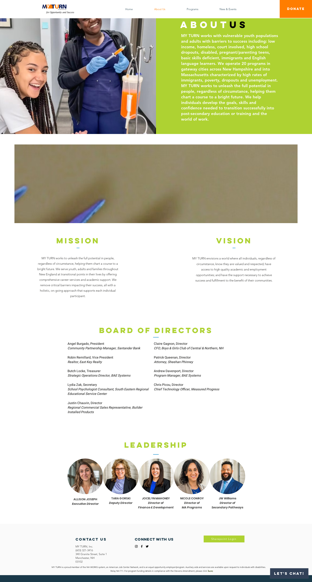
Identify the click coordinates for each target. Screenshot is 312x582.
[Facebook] (142, 546)
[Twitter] (147, 546)
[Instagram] (136, 546)
